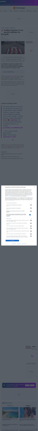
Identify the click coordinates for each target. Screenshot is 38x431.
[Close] (35, 187)
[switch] (30, 205)
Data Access (19, 243)
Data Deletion (14, 243)
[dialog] (19, 215)
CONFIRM (12, 240)
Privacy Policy (24, 243)
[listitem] (19, 202)
